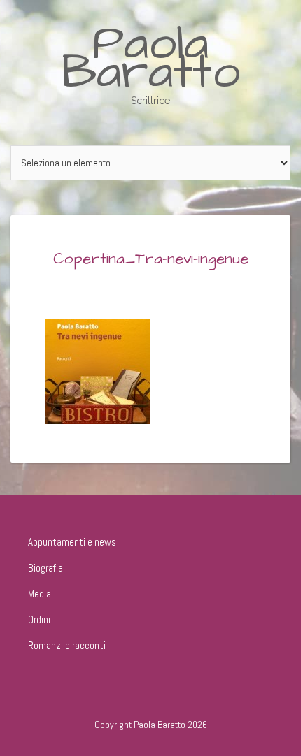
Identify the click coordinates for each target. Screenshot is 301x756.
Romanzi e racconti (67, 645)
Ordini (39, 619)
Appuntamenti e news (72, 541)
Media (39, 593)
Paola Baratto (151, 58)
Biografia (45, 567)
